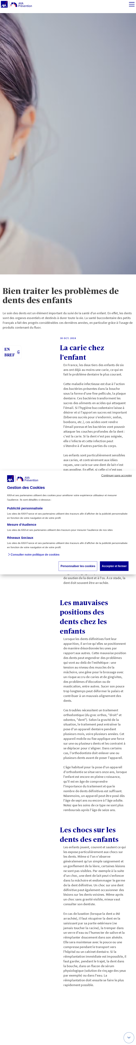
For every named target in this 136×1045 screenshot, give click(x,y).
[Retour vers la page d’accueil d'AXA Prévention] (16, 4)
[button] (129, 1037)
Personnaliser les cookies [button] (78, 565)
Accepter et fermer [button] (114, 565)
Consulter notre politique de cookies (35, 554)
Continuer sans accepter (116, 475)
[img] (132, 4)
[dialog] (68, 523)
